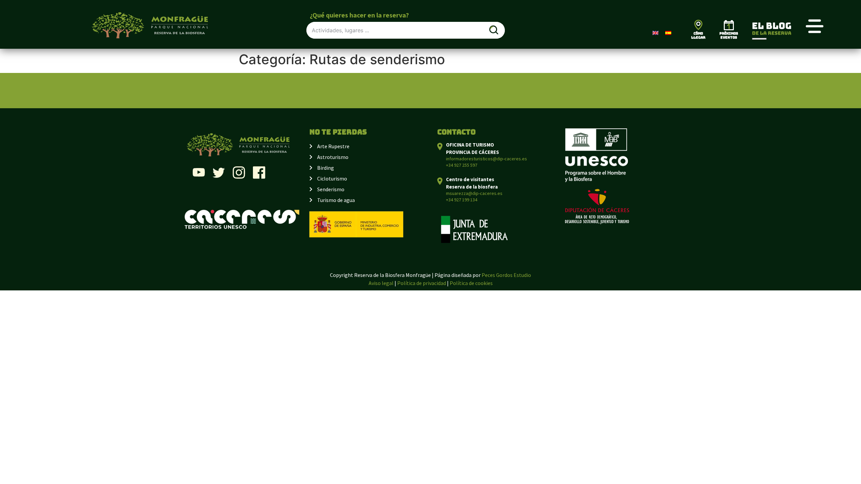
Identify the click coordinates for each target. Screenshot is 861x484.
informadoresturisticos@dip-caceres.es (486, 159)
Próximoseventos (728, 35)
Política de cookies (471, 283)
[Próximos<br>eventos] (729, 25)
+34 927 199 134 (461, 200)
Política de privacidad (421, 283)
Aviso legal (381, 283)
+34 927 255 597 (461, 165)
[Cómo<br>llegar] (698, 24)
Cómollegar (698, 35)
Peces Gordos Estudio (506, 275)
